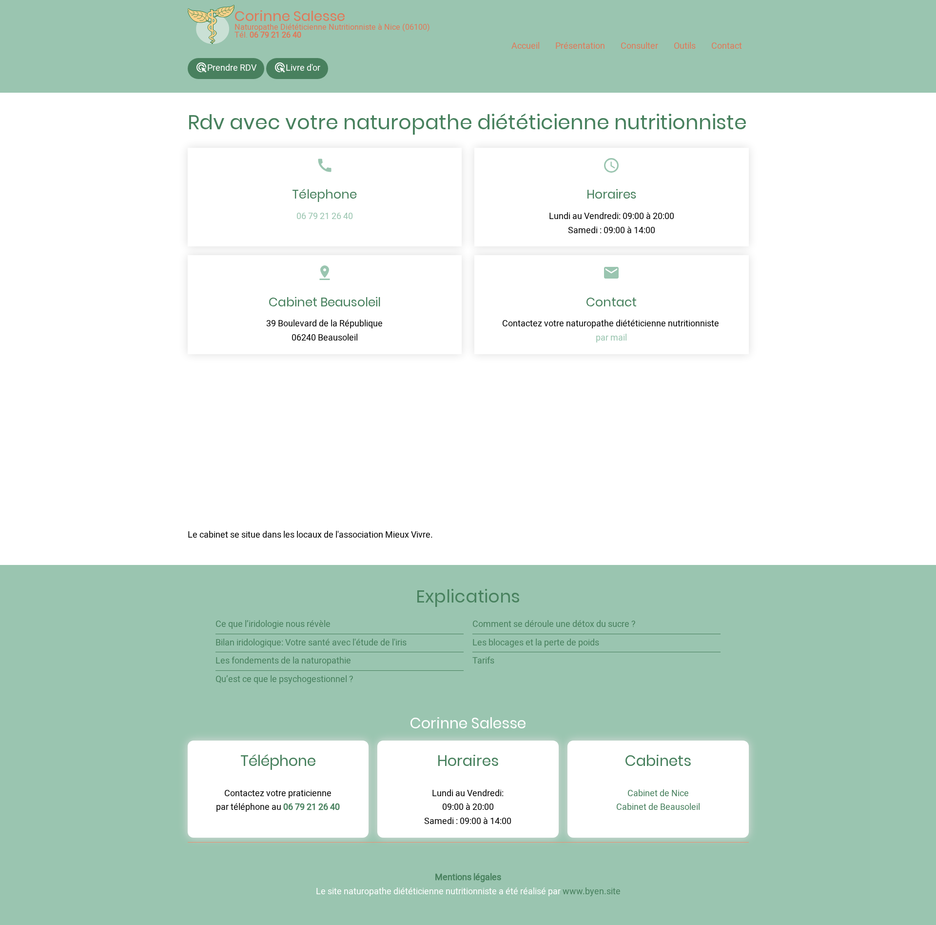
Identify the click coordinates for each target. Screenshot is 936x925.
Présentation (580, 46)
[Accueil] (211, 24)
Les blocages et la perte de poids (535, 642)
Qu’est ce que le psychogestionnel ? (284, 679)
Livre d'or (297, 68)
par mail (611, 337)
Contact (726, 46)
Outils (685, 46)
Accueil (525, 46)
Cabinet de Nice (658, 793)
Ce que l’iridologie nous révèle (273, 624)
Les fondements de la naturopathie (283, 660)
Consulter (639, 46)
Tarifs (483, 660)
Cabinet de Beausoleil (658, 807)
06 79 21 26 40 (275, 35)
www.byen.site (592, 891)
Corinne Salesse (289, 16)
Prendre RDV (225, 68)
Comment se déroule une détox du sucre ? (554, 624)
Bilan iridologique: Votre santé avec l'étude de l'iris (311, 642)
